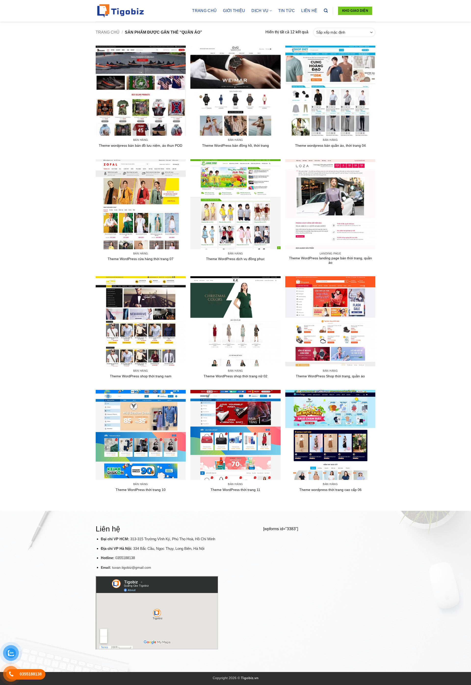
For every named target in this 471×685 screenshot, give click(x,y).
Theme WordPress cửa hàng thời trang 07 (140, 259)
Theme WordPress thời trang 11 (235, 490)
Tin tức (286, 11)
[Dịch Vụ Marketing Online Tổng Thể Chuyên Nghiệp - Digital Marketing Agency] (120, 10)
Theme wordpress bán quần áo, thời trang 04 (330, 145)
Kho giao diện (355, 11)
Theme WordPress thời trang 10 (141, 490)
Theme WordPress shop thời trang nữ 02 (235, 376)
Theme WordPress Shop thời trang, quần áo (330, 376)
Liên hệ (309, 11)
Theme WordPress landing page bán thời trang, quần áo (330, 260)
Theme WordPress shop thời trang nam (140, 376)
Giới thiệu (234, 11)
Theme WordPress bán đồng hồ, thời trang (235, 145)
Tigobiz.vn (250, 678)
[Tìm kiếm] (326, 10)
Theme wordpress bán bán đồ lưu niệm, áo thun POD (140, 145)
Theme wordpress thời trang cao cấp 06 (330, 490)
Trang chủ (204, 11)
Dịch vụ (259, 11)
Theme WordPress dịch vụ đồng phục (235, 259)
